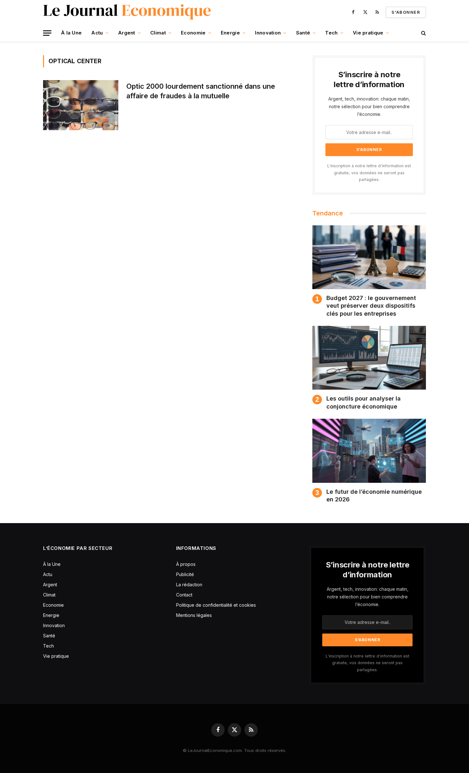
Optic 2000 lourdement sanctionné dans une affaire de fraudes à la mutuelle (200, 91)
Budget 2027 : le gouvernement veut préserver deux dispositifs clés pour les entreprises (371, 306)
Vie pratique (368, 33)
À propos (186, 564)
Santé (303, 33)
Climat (158, 33)
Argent (126, 33)
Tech (331, 33)
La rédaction (189, 584)
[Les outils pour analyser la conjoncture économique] (369, 358)
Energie (230, 33)
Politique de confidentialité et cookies (216, 605)
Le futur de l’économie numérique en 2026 (374, 495)
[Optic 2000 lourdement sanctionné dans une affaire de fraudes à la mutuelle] (80, 105)
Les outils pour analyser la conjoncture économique (363, 402)
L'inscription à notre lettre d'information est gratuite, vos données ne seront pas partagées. (369, 172)
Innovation (268, 33)
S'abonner (405, 12)
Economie (193, 33)
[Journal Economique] (127, 12)
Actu (97, 33)
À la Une (71, 33)
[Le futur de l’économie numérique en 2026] (369, 451)
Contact (184, 594)
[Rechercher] (423, 33)
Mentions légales (194, 615)
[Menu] (47, 33)
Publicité (185, 574)
